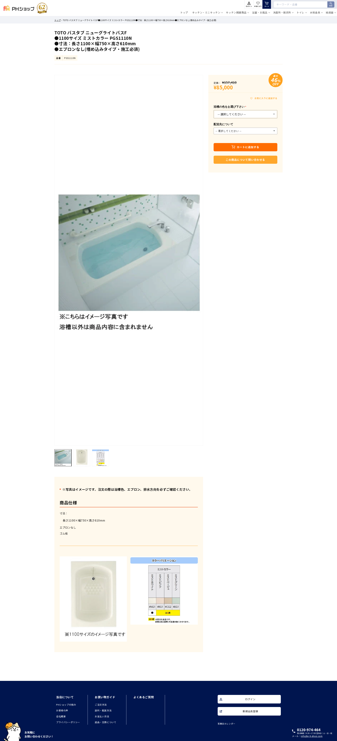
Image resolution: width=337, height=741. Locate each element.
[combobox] (304, 4)
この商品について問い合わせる (245, 159)
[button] (207, 12)
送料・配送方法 (103, 710)
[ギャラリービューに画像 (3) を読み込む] (100, 457)
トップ (57, 20)
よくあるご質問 (143, 697)
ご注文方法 (101, 704)
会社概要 (61, 716)
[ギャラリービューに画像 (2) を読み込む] (81, 457)
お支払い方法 (102, 716)
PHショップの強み (66, 704)
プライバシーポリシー (68, 722)
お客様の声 (62, 710)
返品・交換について (105, 722)
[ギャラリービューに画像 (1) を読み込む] (62, 457)
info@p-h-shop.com (311, 736)
